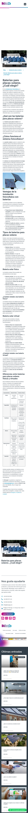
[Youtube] (14, 618)
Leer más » (5, 675)
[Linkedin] (10, 618)
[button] (25, 4)
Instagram (13, 492)
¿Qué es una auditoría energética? (10, 776)
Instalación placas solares (15, 70)
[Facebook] (2, 618)
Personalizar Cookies (9, 633)
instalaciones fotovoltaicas (12, 89)
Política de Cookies (22, 630)
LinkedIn (5, 494)
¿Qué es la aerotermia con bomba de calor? (11, 723)
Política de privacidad (7, 630)
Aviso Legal (15, 630)
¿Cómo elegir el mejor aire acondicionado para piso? (13, 697)
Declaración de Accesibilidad (20, 633)
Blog (4, 70)
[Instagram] (6, 618)
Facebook (18, 492)
